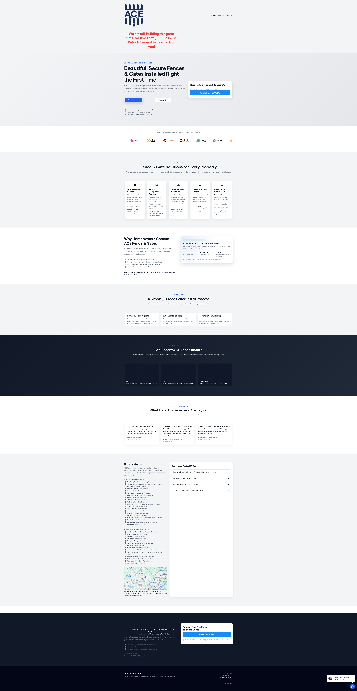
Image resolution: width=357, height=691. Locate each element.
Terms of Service (227, 683)
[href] (145, 578)
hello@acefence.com (225, 677)
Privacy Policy (228, 680)
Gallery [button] (228, 15)
